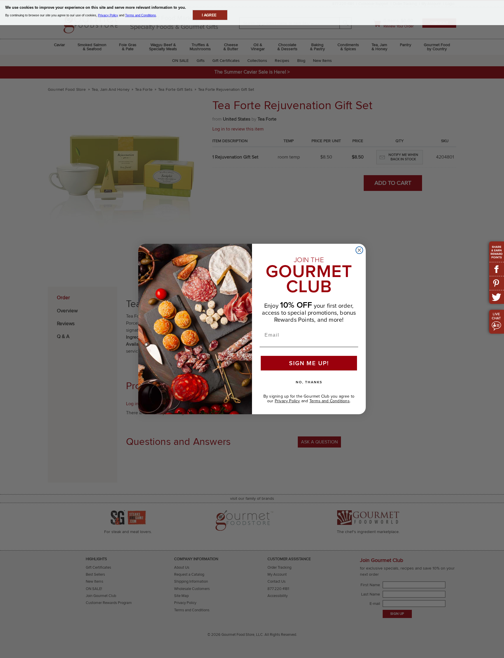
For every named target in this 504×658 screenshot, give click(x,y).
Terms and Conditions (329, 401)
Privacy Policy (287, 401)
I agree (209, 15)
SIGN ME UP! (309, 363)
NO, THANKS (309, 382)
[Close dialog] (359, 250)
